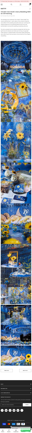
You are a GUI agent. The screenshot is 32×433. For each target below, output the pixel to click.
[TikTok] (14, 410)
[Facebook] (2, 410)
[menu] (2, 4)
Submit (27, 404)
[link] (9, 431)
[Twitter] (21, 410)
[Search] (11, 4)
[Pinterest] (10, 410)
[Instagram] (6, 410)
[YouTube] (18, 410)
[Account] (20, 4)
